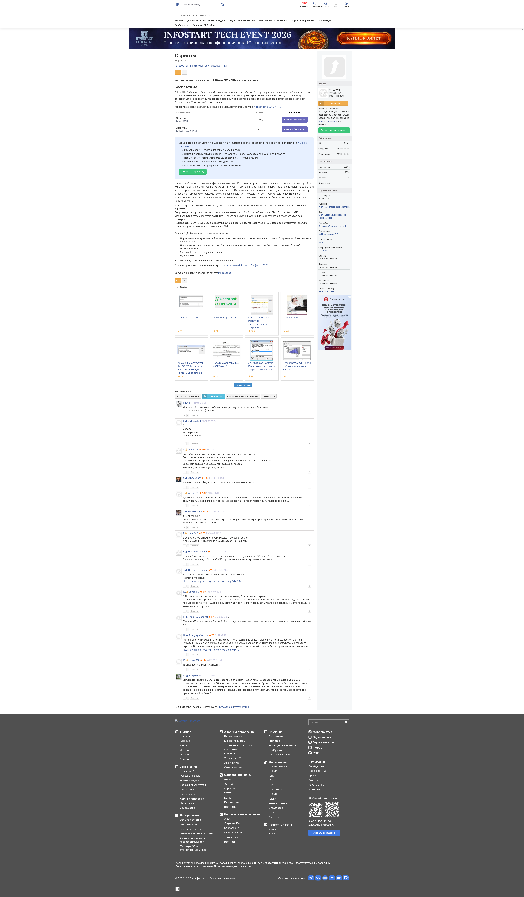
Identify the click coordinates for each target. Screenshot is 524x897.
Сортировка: (242, 396)
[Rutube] (346, 878)
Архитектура (232, 762)
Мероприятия (322, 732)
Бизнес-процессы (234, 740)
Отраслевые (231, 828)
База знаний (188, 766)
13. (184, 660)
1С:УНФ (273, 780)
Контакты (314, 789)
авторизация (242, 707)
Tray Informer (290, 317)
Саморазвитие (233, 767)
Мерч (316, 752)
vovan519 (193, 449)
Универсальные (278, 803)
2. (184, 421)
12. (184, 635)
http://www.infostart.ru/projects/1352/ (247, 265)
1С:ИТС (228, 783)
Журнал (185, 732)
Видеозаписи (322, 737)
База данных (187, 794)
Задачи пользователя (193, 784)
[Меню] (177, 4)
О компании (316, 762)
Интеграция (187, 803)
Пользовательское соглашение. (194, 866)
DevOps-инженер (279, 750)
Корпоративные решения (242, 814)
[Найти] (346, 722)
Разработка (187, 789)
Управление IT (232, 758)
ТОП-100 (185, 754)
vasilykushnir (195, 511)
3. (184, 449)
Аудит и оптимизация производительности (192, 840)
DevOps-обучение (190, 819)
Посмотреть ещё (243, 385)
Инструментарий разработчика (334, 206)
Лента (183, 745)
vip (188, 403)
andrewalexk (195, 421)
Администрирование (192, 798)
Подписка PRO (188, 771)
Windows (322, 250)
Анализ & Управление (239, 732)
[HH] (325, 878)
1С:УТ (272, 784)
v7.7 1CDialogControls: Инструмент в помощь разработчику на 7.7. (261, 366)
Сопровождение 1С (237, 775)
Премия (184, 759)
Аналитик (274, 740)
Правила (313, 775)
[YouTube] (339, 878)
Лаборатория (189, 815)
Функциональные (190, 775)
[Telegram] (311, 878)
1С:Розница (275, 789)
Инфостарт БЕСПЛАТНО (267, 106)
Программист (325, 218)
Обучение (275, 732)
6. (184, 511)
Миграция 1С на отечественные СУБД (193, 848)
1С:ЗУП (273, 794)
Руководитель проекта (282, 745)
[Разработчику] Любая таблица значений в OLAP (297, 366)
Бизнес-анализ (233, 736)
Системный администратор (332, 215)
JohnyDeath (194, 478)
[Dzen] (332, 878)
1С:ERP (273, 771)
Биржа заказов (323, 742)
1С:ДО (272, 798)
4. (184, 478)
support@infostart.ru (321, 825)
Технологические (234, 837)
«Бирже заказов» (327, 121)
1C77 (320, 242)
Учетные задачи (189, 780)
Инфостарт (224, 273)
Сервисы (229, 788)
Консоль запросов (188, 317)
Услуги (228, 793)
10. (184, 591)
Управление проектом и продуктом (238, 747)
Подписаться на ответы (189, 396)
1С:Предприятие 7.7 (328, 234)
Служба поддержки (324, 798)
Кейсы (228, 797)
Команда (229, 753)
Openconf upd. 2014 (224, 317)
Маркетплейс (278, 762)
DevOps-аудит (188, 824)
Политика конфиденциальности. (233, 866)
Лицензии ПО (232, 823)
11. (184, 617)
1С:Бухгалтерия (278, 766)
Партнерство (232, 802)
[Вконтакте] (318, 878)
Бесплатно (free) (326, 291)
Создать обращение (324, 832)
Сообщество (187, 807)
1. (183, 403)
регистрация (226, 707)
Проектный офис (280, 824)
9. (184, 570)
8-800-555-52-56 (319, 821)
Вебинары (230, 806)
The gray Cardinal (197, 551)
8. (184, 551)
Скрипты (185, 55)
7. (183, 533)
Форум (318, 747)
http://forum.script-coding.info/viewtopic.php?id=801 (211, 649)
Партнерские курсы (280, 754)
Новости (185, 736)
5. (184, 493)
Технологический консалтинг (197, 833)
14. (184, 675)
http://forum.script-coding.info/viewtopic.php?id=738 (212, 581)
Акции (227, 779)
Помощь (313, 780)
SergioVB (194, 675)
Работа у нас (316, 784)
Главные (185, 740)
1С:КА (272, 775)
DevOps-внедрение (191, 829)
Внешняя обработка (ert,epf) (332, 226)
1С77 (271, 812)
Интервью (186, 750)
